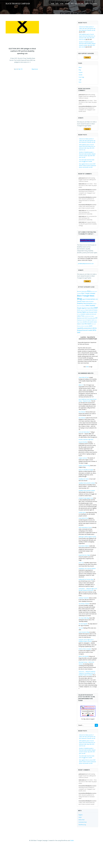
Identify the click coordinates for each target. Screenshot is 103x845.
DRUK (92, 308)
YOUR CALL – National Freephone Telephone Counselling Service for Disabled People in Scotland (87, 673)
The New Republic (83, 624)
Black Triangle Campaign (88, 293)
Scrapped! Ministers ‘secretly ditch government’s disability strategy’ (88, 223)
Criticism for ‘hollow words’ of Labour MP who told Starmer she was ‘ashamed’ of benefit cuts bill (87, 28)
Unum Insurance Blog (84, 632)
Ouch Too (81, 562)
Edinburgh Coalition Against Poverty (87, 536)
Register (81, 815)
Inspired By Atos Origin (84, 555)
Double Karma (82, 512)
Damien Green (81, 301)
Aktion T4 (81, 385)
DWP (96, 308)
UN (88, 322)
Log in (80, 817)
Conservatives (90, 299)
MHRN (83, 318)
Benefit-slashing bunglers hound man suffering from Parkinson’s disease (87, 96)
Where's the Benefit (83, 656)
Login (80, 79)
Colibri (72, 840)
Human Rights (81, 312)
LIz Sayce (92, 316)
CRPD (96, 299)
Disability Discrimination (85, 303)
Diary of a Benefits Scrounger (86, 469)
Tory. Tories (79, 322)
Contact (80, 72)
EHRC (78, 310)
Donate (67, 3)
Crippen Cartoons (83, 458)
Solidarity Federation (84, 598)
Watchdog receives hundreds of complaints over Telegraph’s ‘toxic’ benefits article (87, 109)
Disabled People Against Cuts (86, 498)
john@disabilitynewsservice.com (86, 263)
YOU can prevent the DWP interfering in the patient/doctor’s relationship (88, 212)
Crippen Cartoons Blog (84, 465)
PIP (96, 318)
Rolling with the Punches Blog (86, 579)
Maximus (79, 318)
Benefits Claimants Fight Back (86, 439)
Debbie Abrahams (90, 301)
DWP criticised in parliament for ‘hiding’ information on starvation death (87, 200)
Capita (83, 299)
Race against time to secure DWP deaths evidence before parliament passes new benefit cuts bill (87, 165)
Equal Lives (82, 310)
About (80, 67)
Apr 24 (20, 69)
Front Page (81, 77)
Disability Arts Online (84, 479)
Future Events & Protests (91, 310)
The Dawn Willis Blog (84, 618)
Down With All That (83, 518)
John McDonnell (93, 314)
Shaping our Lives (81, 320)
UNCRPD (91, 322)
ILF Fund (79, 314)
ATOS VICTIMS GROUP (84, 432)
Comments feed (82, 822)
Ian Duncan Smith (92, 312)
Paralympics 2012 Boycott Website (87, 568)
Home (52, 3)
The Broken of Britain (84, 603)
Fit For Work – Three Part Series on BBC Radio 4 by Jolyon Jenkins (88, 102)
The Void (81, 628)
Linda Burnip (87, 316)
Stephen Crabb (90, 320)
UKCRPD (85, 322)
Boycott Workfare (83, 442)
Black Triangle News (85, 295)
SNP (86, 320)
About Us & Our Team (77, 3)
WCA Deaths (88, 324)
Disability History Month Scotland (87, 483)
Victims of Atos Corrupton (85, 649)
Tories (95, 320)
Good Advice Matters (84, 546)
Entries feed (81, 819)
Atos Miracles (82, 412)
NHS (86, 318)
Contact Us (88, 3)
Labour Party (80, 316)
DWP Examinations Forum (85, 527)
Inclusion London (85, 314)
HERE (87, 366)
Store (61, 3)
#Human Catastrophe (82, 291)
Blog (57, 3)
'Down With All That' (84, 377)
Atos (89, 291)
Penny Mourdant (91, 318)
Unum (82, 324)
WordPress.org (82, 824)
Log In (95, 3)
